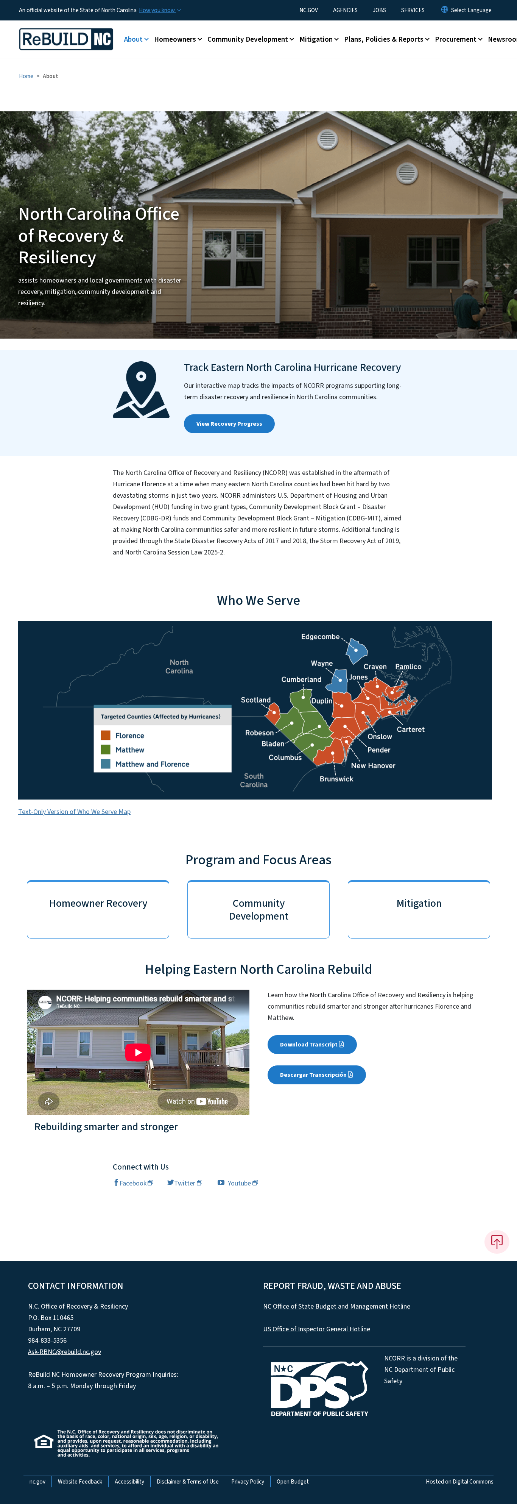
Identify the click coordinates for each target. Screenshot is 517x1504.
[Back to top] (496, 1242)
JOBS (379, 10)
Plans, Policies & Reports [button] (384, 39)
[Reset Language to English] (444, 10)
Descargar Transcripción (313, 1075)
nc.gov (37, 1481)
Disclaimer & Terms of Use (188, 1481)
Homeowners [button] (175, 39)
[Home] (66, 30)
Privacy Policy (247, 1481)
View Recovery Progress (229, 424)
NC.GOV (308, 10)
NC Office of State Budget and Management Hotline (336, 1306)
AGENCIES (345, 10)
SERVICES (413, 10)
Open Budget (293, 1481)
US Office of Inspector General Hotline (316, 1329)
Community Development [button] (247, 39)
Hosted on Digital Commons (460, 1481)
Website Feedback (80, 1481)
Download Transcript (309, 1044)
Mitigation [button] (316, 39)
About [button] (133, 39)
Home (26, 76)
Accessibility (129, 1481)
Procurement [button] (456, 39)
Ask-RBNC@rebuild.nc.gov (64, 1352)
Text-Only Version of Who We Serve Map (74, 812)
